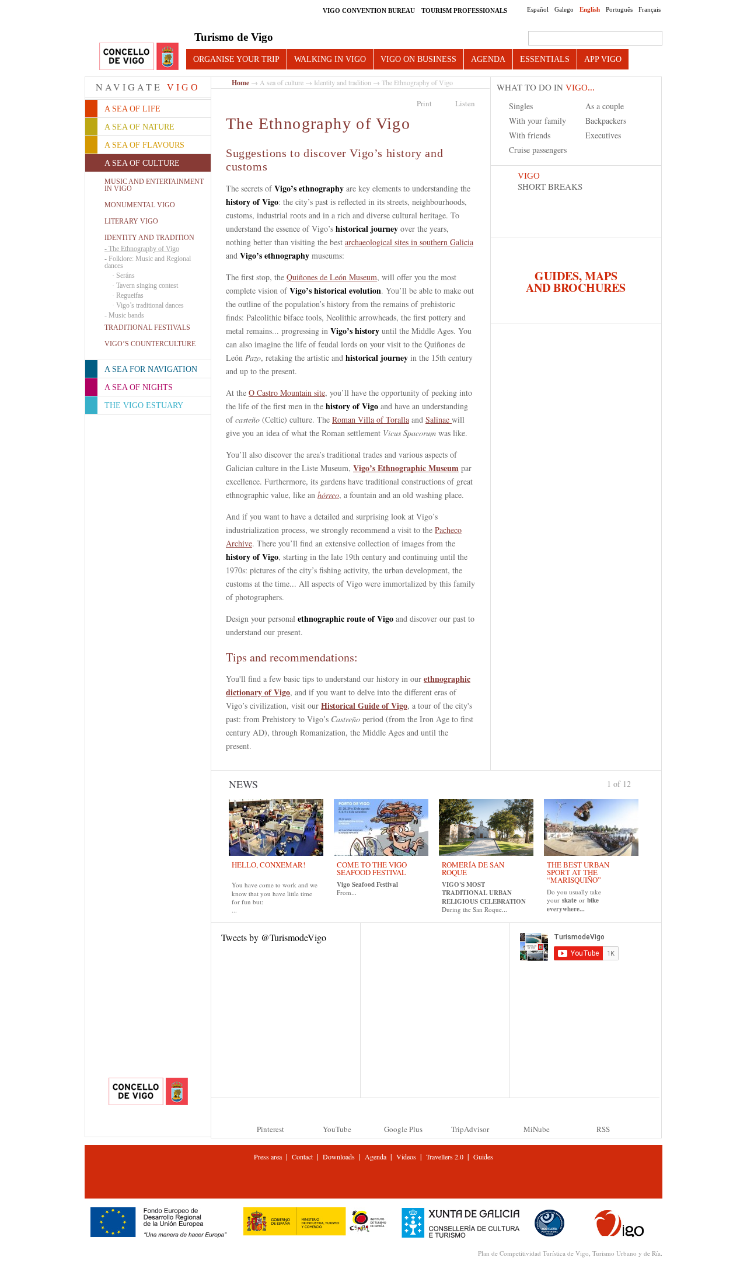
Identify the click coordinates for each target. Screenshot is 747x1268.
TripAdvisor (470, 1129)
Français (649, 9)
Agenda (488, 59)
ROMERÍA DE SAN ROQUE (473, 868)
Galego (564, 9)
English (590, 9)
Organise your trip (236, 59)
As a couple (604, 106)
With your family (537, 120)
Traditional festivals (147, 327)
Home (240, 83)
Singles (521, 106)
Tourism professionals (464, 10)
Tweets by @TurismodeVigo (273, 937)
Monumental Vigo (139, 204)
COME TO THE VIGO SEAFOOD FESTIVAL (372, 868)
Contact (302, 1156)
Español (538, 9)
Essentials (545, 59)
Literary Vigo (131, 221)
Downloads (339, 1156)
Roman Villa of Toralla (370, 419)
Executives (603, 135)
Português (619, 9)
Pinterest (270, 1129)
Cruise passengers (538, 149)
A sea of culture (281, 82)
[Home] (139, 57)
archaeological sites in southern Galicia (409, 242)
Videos (406, 1156)
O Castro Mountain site (287, 392)
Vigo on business (418, 59)
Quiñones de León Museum (332, 277)
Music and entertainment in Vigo (154, 185)
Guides (483, 1156)
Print (424, 103)
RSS (603, 1129)
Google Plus (403, 1129)
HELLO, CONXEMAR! (268, 864)
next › (636, 783)
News (243, 784)
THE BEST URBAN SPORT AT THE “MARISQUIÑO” (578, 872)
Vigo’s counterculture (150, 343)
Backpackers (605, 120)
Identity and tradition (149, 237)
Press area (268, 1156)
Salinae (438, 419)
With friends (529, 135)
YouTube (337, 1129)
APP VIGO (603, 59)
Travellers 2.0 (444, 1156)
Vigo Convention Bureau (369, 10)
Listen (465, 103)
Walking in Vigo (330, 59)
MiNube (536, 1129)
